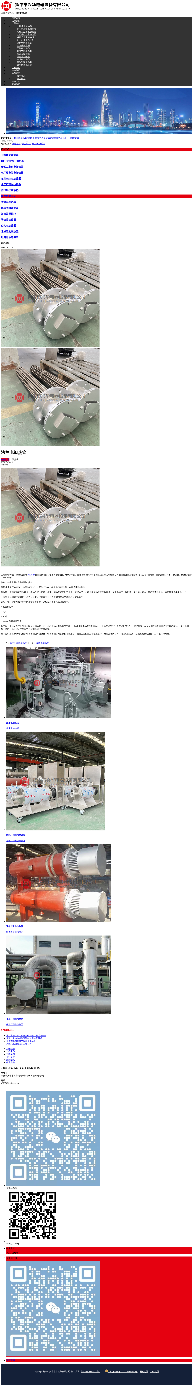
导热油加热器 (8, 219)
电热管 (31, 575)
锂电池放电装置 (10, 237)
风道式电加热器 (10, 208)
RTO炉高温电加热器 (12, 161)
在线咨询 (5, 459)
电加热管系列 (38, 144)
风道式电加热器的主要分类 (19, 1044)
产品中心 (26, 144)
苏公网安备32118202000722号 (123, 1372)
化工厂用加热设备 (11, 184)
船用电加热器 (20, 138)
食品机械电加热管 (18, 643)
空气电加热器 (8, 225)
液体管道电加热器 (54, 138)
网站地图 (144, 1372)
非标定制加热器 (10, 231)
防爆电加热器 (8, 202)
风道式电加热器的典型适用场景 (21, 1041)
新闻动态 (10, 1060)
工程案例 (10, 1054)
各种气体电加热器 (11, 178)
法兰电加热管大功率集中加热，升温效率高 (26, 1035)
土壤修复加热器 (10, 155)
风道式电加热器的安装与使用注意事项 (24, 1038)
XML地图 (154, 1372)
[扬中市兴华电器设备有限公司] (35, 10)
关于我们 (10, 1049)
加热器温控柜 (8, 213)
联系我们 (10, 1062)
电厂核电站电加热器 (12, 172)
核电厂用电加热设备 (36, 138)
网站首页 (16, 144)
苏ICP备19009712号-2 (90, 1372)
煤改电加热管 (42, 643)
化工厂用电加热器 (70, 138)
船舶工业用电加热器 (12, 166)
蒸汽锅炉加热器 (10, 190)
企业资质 (10, 1057)
